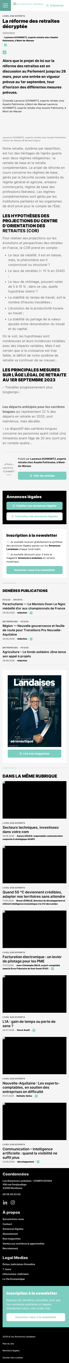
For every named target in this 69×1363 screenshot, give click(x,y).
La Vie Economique (14, 1279)
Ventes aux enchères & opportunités (23, 1243)
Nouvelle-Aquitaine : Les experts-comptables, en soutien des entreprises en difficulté (31, 1087)
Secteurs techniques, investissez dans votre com (31, 829)
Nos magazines (12, 1238)
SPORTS (17, 600)
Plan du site (8, 1343)
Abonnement (10, 1233)
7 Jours (7, 1269)
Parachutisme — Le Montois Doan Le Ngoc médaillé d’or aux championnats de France (34, 606)
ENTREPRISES (10, 621)
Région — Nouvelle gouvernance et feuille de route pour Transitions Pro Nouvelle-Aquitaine (34, 630)
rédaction (22, 612)
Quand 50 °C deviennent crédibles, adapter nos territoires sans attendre (34, 894)
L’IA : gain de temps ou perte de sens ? (29, 1023)
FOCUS (6, 600)
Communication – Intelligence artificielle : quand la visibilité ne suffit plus (30, 1153)
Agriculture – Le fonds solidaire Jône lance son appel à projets (34, 654)
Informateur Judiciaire (16, 1274)
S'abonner (57, 5)
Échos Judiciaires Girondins (19, 1264)
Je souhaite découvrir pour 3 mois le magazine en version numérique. (30, 558)
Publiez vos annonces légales (36, 505)
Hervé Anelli (23, 1030)
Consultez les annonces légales (36, 516)
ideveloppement (25, 1161)
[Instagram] (12, 1202)
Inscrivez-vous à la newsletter (34, 570)
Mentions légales (11, 1350)
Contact (7, 1224)
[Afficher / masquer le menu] (5, 5)
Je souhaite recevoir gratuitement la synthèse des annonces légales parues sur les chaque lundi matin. (34, 545)
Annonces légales (13, 1228)
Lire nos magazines (36, 753)
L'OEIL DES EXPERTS (14, 16)
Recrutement (10, 1248)
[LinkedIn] (5, 1202)
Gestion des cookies (13, 1357)
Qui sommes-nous (13, 1219)
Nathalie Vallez (24, 1096)
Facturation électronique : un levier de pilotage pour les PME (32, 959)
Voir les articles (44, 475)
